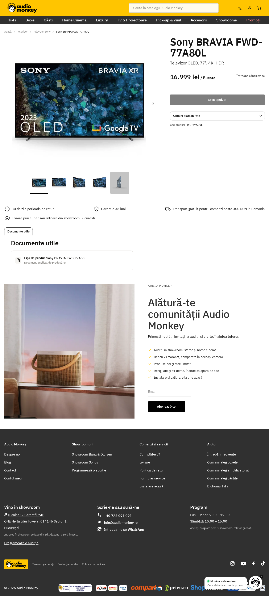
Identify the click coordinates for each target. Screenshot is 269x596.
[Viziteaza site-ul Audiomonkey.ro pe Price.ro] (176, 588)
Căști (48, 20)
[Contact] (239, 8)
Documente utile (18, 231)
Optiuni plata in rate (186, 116)
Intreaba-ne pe (124, 529)
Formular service (152, 478)
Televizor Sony (41, 31)
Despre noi (12, 454)
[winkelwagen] (259, 8)
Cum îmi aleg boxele (222, 462)
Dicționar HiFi (217, 486)
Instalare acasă (151, 486)
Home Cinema (74, 20)
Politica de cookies (93, 564)
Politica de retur (152, 470)
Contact (10, 470)
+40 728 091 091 (118, 515)
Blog (7, 462)
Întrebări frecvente (221, 454)
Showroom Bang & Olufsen (92, 454)
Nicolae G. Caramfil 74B (26, 515)
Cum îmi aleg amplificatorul (228, 470)
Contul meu (13, 478)
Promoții (253, 20)
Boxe (29, 20)
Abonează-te (166, 406)
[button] (153, 104)
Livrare (145, 462)
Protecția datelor (68, 564)
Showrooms (226, 20)
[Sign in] (249, 8)
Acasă (8, 31)
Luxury (102, 20)
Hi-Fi (12, 20)
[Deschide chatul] (255, 582)
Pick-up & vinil (168, 20)
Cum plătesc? (150, 454)
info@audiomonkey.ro (121, 522)
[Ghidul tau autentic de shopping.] (146, 588)
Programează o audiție (89, 470)
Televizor (22, 31)
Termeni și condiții (43, 564)
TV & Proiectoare (132, 20)
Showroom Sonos (85, 462)
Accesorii (199, 20)
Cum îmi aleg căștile (222, 478)
